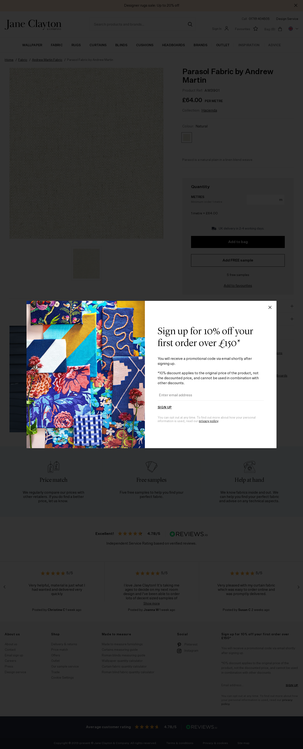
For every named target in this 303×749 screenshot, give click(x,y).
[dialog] (151, 374)
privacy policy (208, 421)
